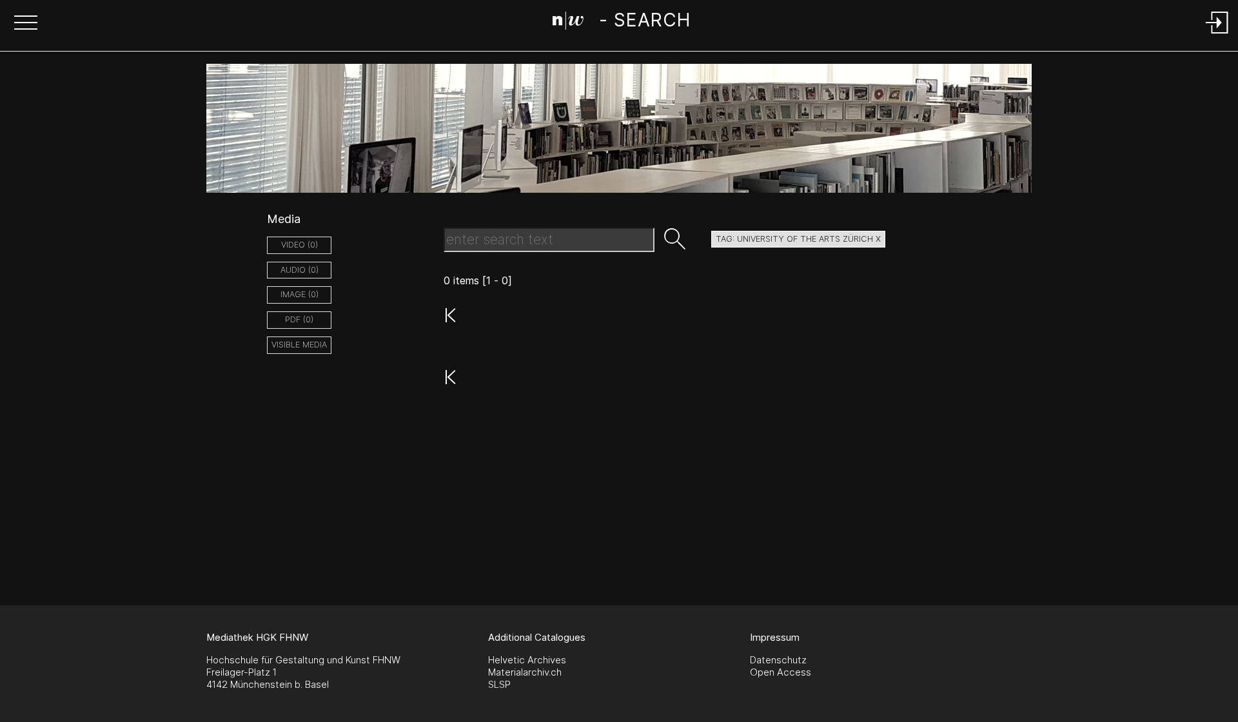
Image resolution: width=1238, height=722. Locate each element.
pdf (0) (299, 319)
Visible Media (299, 344)
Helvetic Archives (527, 660)
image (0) (299, 294)
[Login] (1217, 34)
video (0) (299, 244)
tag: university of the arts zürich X (798, 239)
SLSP (499, 684)
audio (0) (299, 270)
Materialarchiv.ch (525, 672)
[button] (25, 24)
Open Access (780, 672)
